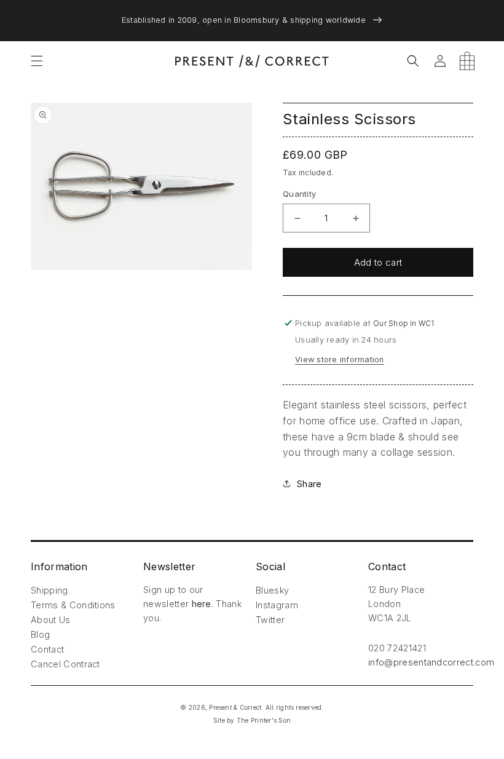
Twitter (270, 619)
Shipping (49, 590)
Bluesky (272, 590)
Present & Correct (235, 707)
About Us (51, 619)
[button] (36, 60)
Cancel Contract (65, 664)
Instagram (277, 605)
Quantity (299, 194)
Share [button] (309, 484)
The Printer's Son (264, 720)
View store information (339, 359)
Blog (40, 634)
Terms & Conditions (73, 605)
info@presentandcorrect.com (431, 662)
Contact (47, 649)
